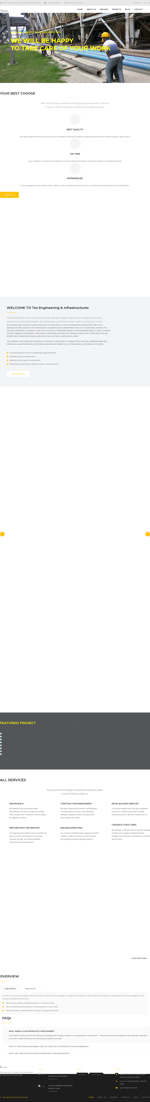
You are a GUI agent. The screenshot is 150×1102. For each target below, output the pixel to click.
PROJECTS (116, 9)
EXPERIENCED (75, 178)
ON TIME (75, 154)
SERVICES (104, 9)
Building (82, 1074)
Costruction (96, 1074)
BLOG (127, 9)
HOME (80, 9)
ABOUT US (91, 9)
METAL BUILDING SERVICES (125, 804)
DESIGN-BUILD (16, 804)
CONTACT (138, 9)
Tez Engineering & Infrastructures (15, 1097)
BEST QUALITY (75, 129)
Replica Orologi (6, 11)
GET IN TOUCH (18, 374)
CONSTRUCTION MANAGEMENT (76, 804)
